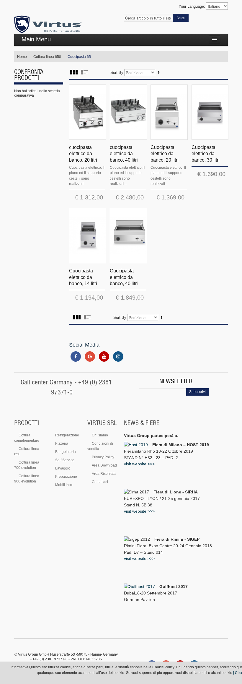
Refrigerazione (67, 435)
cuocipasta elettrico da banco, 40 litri (124, 154)
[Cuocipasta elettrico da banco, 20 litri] (169, 112)
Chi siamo (100, 435)
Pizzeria (61, 443)
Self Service (64, 460)
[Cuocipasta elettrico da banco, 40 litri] (128, 235)
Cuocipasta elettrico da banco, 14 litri (83, 277)
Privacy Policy (103, 457)
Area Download (104, 465)
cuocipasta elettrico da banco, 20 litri (83, 154)
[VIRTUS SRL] (47, 24)
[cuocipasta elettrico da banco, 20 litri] (87, 112)
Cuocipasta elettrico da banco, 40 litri (124, 277)
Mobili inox (64, 485)
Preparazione (66, 477)
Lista (84, 72)
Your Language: (192, 6)
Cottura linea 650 (47, 57)
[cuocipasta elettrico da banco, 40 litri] (128, 112)
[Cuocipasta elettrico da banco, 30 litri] (210, 112)
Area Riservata (104, 474)
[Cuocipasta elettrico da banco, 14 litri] (87, 235)
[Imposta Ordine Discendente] (158, 72)
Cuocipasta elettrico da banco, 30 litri (206, 154)
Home (22, 57)
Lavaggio (62, 468)
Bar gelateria (65, 452)
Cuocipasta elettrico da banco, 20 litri (165, 154)
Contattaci (100, 482)
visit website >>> (139, 464)
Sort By (116, 72)
